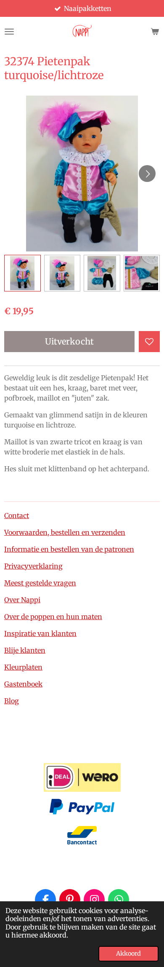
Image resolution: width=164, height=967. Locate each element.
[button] (22, 273)
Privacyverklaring (33, 566)
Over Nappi (22, 600)
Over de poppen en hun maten (53, 616)
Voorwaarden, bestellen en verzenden (64, 532)
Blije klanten (24, 650)
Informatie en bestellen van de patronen (69, 549)
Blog (11, 701)
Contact (16, 515)
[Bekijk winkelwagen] (154, 31)
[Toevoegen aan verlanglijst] (149, 341)
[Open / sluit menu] (9, 31)
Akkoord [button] (128, 953)
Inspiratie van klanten (40, 633)
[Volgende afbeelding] (147, 173)
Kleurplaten (23, 667)
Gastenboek (23, 684)
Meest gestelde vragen (40, 583)
